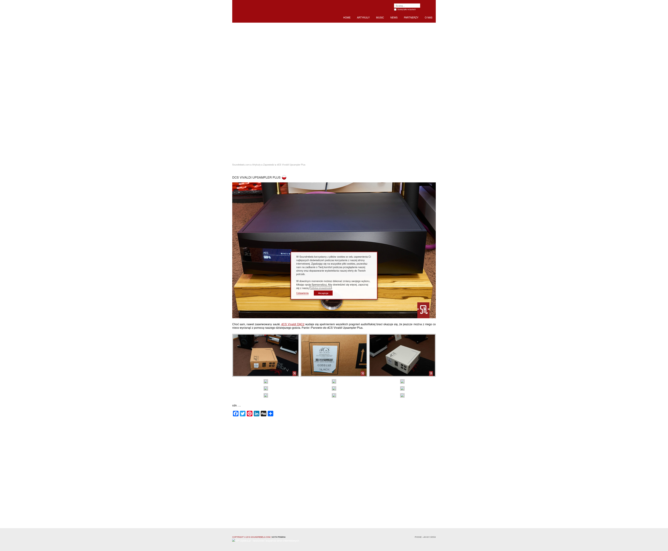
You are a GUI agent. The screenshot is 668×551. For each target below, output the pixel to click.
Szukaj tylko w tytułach (406, 9)
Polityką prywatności (320, 288)
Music (380, 17)
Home (347, 17)
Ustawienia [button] (302, 293)
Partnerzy (411, 17)
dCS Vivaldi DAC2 (292, 324)
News (393, 17)
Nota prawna (278, 536)
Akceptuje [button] (323, 293)
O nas (428, 17)
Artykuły (363, 17)
